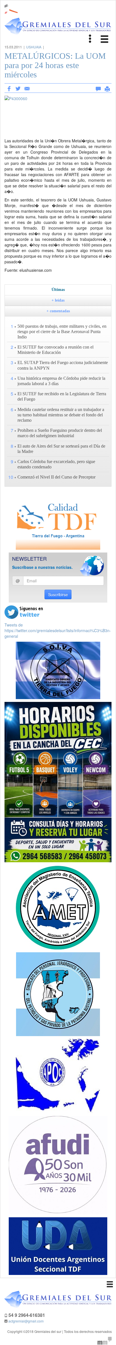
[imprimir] (107, 87)
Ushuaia (33, 46)
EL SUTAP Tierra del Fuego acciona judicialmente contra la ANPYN (62, 365)
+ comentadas (58, 311)
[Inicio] (58, 26)
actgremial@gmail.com (26, 1321)
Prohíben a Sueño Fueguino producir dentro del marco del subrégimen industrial (59, 433)
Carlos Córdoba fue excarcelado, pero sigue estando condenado (56, 464)
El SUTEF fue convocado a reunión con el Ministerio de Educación (55, 350)
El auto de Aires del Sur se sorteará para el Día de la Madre (61, 449)
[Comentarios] (98, 87)
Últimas (58, 290)
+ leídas (58, 300)
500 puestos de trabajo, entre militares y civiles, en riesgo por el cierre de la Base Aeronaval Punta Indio (61, 331)
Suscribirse (58, 594)
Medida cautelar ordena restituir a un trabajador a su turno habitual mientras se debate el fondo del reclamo (60, 415)
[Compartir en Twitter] (18, 88)
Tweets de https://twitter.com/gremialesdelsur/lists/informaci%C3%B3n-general (58, 630)
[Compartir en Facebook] (9, 88)
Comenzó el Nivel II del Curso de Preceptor (56, 477)
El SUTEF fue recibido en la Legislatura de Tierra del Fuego (61, 396)
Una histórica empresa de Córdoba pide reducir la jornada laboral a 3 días (61, 381)
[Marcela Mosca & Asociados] (104, 1340)
